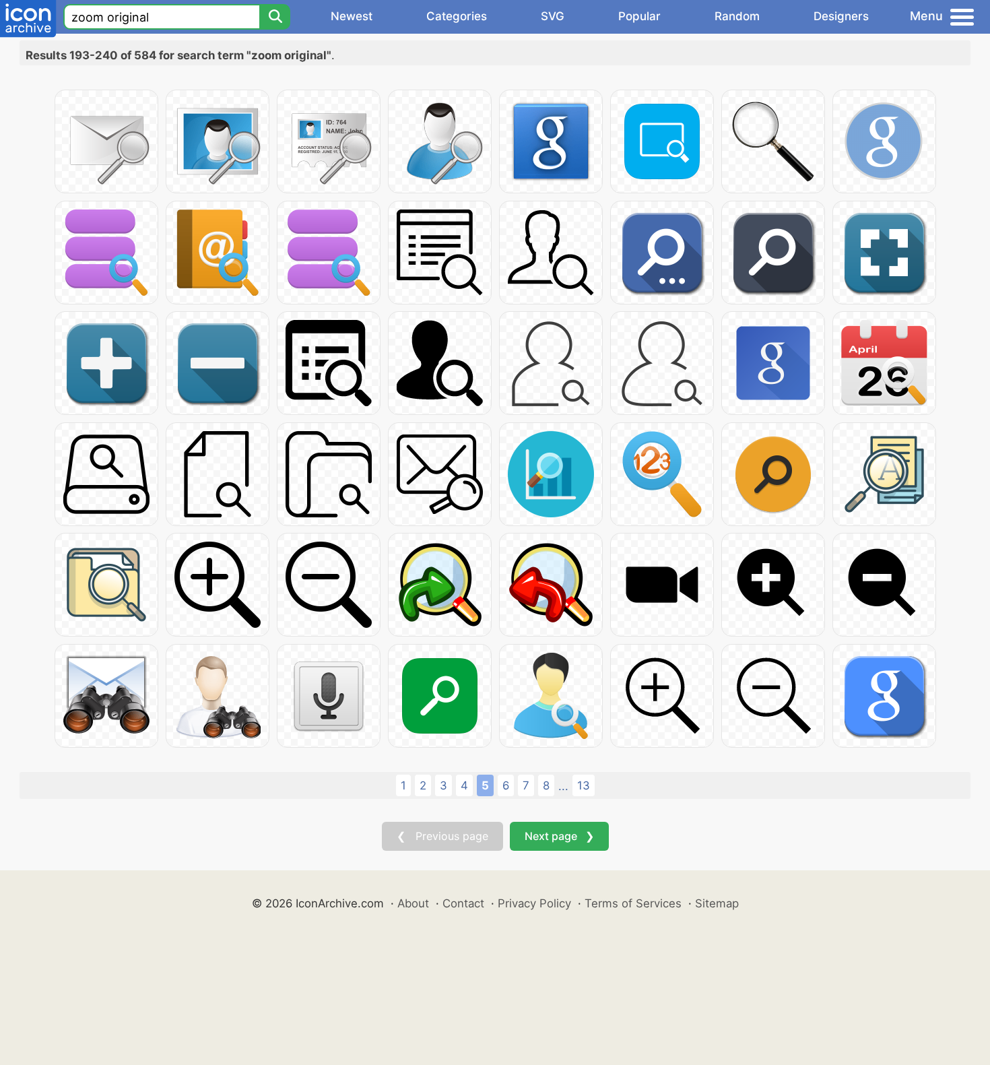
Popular (639, 16)
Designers (841, 16)
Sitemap (717, 903)
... (563, 786)
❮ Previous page (442, 836)
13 (583, 785)
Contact (463, 903)
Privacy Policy (534, 903)
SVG (552, 16)
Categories (456, 16)
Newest (351, 16)
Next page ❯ (559, 836)
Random (737, 16)
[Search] (274, 17)
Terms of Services (633, 903)
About (413, 903)
